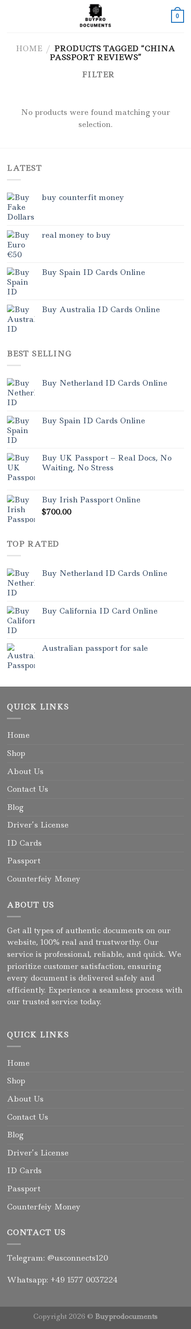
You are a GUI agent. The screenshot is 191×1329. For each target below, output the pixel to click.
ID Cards (24, 843)
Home (29, 48)
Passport (23, 860)
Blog (15, 807)
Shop (16, 753)
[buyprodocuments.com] (95, 16)
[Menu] (12, 16)
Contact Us (27, 789)
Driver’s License (38, 825)
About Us (25, 771)
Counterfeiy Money (44, 879)
